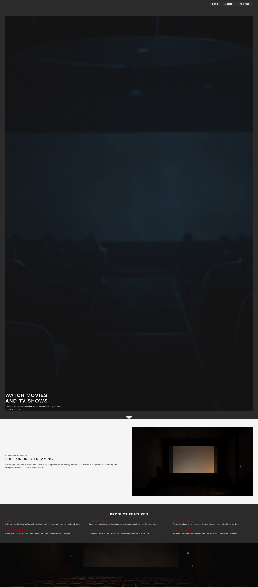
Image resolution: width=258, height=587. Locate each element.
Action (229, 4)
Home (215, 4)
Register (245, 4)
